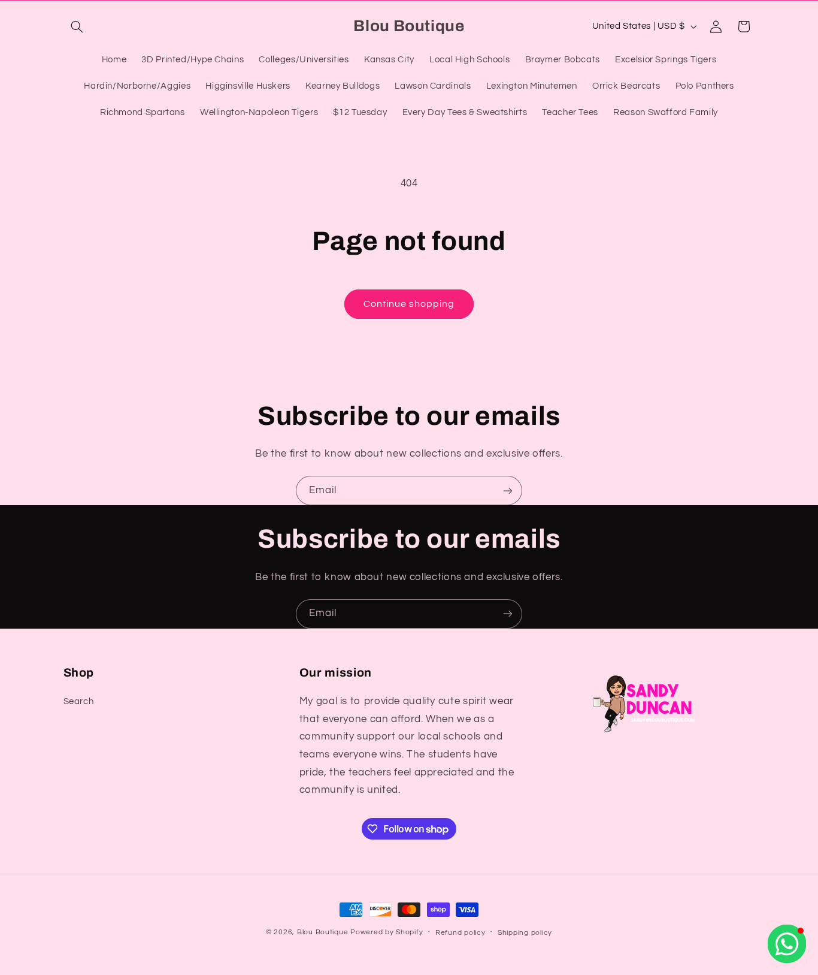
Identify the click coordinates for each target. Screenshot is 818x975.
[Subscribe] (508, 490)
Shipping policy (525, 932)
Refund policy (460, 932)
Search (78, 701)
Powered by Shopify (386, 932)
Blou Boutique (323, 932)
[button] (77, 26)
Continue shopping (409, 304)
